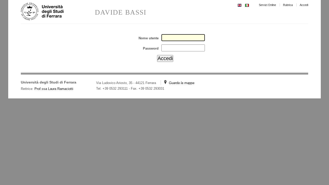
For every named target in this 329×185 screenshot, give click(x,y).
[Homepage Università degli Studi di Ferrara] (58, 12)
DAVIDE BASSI (120, 12)
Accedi (304, 4)
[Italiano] (247, 5)
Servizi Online (267, 4)
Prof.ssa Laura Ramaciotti (53, 89)
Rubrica (288, 4)
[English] (239, 5)
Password (151, 48)
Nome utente (149, 38)
